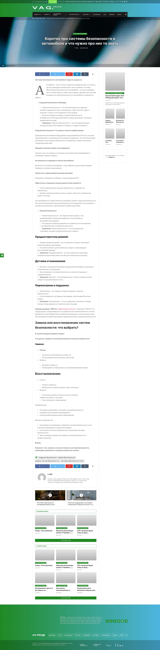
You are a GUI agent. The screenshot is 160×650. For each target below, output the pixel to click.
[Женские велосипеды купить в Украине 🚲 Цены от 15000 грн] (65, 520)
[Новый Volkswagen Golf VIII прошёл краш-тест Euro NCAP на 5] (115, 81)
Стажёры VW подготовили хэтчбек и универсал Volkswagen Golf (109, 141)
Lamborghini (96, 635)
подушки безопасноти (48, 457)
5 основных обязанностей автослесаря (120, 141)
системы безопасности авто (72, 461)
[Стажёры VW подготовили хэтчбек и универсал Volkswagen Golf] (109, 134)
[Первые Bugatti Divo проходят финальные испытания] (109, 114)
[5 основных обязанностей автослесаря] (120, 134)
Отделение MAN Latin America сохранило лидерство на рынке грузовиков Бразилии (84, 1)
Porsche (68, 635)
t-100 (50, 474)
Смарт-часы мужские (43, 531)
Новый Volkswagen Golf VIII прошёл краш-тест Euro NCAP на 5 (114, 97)
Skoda (119, 635)
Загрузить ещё (65, 540)
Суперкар (77, 635)
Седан (106, 635)
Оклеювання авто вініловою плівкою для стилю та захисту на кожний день (86, 589)
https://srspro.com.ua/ (66, 309)
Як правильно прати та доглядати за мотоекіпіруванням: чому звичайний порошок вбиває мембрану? (44, 589)
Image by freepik (9, 65)
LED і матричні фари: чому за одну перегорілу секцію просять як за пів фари (86, 532)
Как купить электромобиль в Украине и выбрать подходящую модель (64, 589)
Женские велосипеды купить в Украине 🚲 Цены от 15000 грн (64, 532)
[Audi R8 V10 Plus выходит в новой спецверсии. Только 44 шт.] (120, 114)
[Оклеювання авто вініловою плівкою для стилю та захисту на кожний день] (86, 577)
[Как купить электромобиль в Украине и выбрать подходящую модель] (65, 577)
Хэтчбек (86, 635)
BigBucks (112, 157)
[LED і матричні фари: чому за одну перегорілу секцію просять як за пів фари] (86, 520)
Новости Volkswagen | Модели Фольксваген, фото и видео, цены (115, 93)
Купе (112, 635)
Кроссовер (59, 635)
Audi (50, 635)
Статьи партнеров (40, 18)
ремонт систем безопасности (47, 461)
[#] (116, 1)
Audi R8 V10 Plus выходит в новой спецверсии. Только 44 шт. (120, 121)
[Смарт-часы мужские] (44, 520)
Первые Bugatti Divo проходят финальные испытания (109, 121)
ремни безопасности (66, 457)
